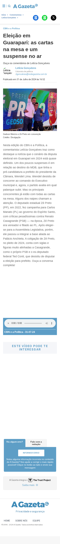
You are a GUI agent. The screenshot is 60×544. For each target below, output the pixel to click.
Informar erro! (31, 453)
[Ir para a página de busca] (9, 6)
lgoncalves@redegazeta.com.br (31, 74)
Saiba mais (28, 485)
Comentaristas (16, 15)
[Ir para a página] (25, 6)
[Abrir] (3, 6)
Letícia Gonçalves (9, 18)
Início (4, 15)
